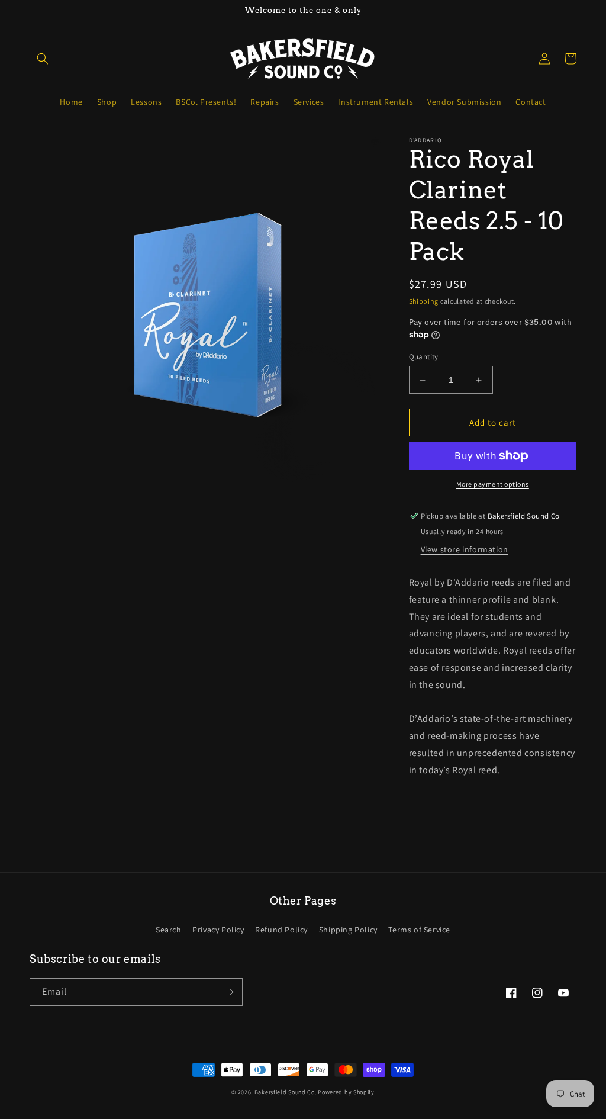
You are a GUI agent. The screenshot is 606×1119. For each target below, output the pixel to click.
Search (169, 929)
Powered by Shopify (346, 1092)
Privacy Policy (218, 929)
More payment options (492, 484)
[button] (43, 59)
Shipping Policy (348, 929)
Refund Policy (281, 929)
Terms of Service (419, 929)
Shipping (424, 301)
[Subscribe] (229, 992)
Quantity (424, 357)
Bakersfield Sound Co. (285, 1092)
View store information (464, 549)
